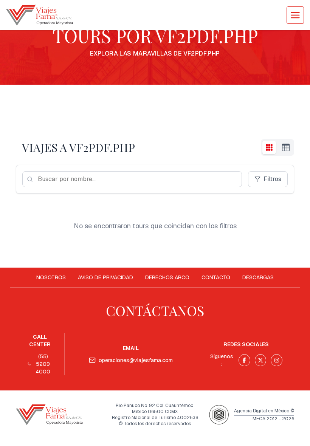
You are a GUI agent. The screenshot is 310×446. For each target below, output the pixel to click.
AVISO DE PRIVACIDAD (105, 277)
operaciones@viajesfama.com (136, 360)
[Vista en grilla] (269, 147)
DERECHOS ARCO (167, 277)
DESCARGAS (258, 277)
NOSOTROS (51, 277)
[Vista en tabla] (286, 147)
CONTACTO (216, 277)
